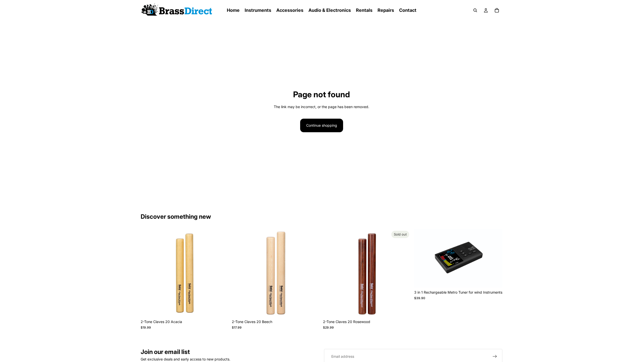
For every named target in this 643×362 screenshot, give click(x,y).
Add (225, 309)
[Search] (475, 10)
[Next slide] (221, 273)
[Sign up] (495, 356)
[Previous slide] (148, 273)
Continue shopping (321, 125)
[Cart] (496, 10)
